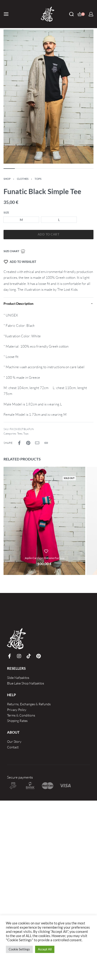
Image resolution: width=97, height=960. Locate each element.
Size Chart (11, 251)
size (6, 212)
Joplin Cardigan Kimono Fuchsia (44, 558)
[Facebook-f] (9, 656)
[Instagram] (19, 656)
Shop (7, 178)
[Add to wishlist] (46, 551)
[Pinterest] (38, 656)
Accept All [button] (45, 949)
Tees (19, 433)
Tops (38, 178)
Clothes (22, 178)
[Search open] (71, 14)
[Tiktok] (28, 656)
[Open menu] (6, 14)
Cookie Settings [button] (19, 949)
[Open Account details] (91, 14)
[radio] (21, 220)
